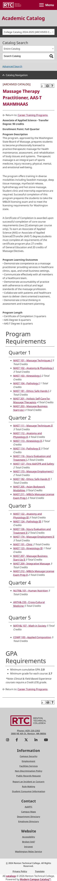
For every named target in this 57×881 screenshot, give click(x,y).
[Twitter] (26, 740)
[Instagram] (7, 740)
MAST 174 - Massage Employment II (33, 536)
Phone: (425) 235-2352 (28, 730)
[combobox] (28, 32)
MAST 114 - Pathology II (26, 448)
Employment (28, 761)
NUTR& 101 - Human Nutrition (30, 590)
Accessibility (28, 836)
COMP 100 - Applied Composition (32, 637)
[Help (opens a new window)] (52, 86)
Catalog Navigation (17, 75)
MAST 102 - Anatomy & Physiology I (33, 368)
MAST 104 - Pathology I (26, 383)
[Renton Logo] (12, 5)
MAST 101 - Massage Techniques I (32, 360)
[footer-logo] (28, 720)
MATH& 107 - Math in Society (29, 625)
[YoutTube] (46, 740)
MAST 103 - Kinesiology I (27, 375)
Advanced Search (12, 66)
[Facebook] (16, 740)
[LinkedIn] (36, 740)
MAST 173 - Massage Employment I (33, 471)
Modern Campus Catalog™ (35, 879)
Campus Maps (28, 811)
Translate (40, 871)
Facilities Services (28, 766)
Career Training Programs (33, 115)
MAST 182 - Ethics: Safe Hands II (31, 479)
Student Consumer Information (28, 791)
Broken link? (28, 841)
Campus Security (28, 756)
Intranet (28, 846)
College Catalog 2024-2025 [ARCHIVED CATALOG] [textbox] (29, 32)
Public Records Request (28, 775)
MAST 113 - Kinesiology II (27, 441)
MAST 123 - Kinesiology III (28, 548)
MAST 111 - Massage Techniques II (33, 425)
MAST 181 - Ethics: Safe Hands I (31, 391)
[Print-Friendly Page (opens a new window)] (48, 86)
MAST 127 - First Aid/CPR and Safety (33, 463)
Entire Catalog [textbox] (12, 48)
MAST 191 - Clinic (23, 544)
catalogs (11, 876)
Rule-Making (28, 786)
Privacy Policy (20, 871)
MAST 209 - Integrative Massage (31, 563)
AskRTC (28, 806)
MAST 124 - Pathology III (27, 521)
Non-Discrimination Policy (28, 770)
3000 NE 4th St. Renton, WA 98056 (28, 733)
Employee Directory (28, 821)
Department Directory (28, 816)
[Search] (51, 56)
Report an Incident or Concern (28, 781)
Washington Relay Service (28, 851)
